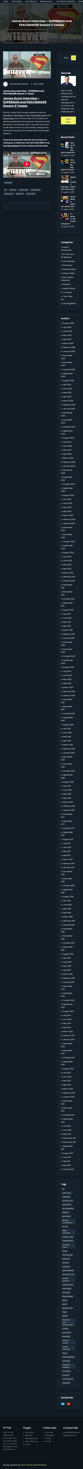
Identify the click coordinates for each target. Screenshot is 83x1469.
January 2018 (68, 810)
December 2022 (66, 529)
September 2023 (67, 489)
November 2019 (66, 708)
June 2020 (67, 675)
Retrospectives (31, 1438)
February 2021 (69, 634)
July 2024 (67, 442)
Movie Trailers (69, 273)
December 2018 (66, 758)
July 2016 (67, 900)
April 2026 (67, 339)
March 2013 (68, 1089)
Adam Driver (66, 1193)
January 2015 (68, 982)
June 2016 (67, 905)
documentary (67, 1255)
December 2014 (66, 988)
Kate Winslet (66, 1289)
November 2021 (66, 593)
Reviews (28, 1435)
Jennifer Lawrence (65, 1279)
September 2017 (67, 834)
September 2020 (67, 662)
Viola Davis (66, 1383)
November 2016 (66, 880)
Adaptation (66, 1197)
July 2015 (67, 958)
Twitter (48, 1438)
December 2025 (66, 357)
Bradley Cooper (67, 1237)
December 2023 (66, 471)
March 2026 (68, 343)
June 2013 (67, 1077)
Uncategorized (69, 303)
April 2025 (67, 396)
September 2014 (67, 1006)
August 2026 (68, 323)
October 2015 (68, 943)
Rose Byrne (66, 1336)
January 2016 (68, 925)
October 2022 (69, 541)
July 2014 (67, 1015)
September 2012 (67, 1120)
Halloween (66, 1259)
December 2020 (66, 643)
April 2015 (67, 970)
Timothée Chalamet (66, 1366)
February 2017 (69, 863)
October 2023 (69, 484)
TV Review (67, 292)
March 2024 (68, 458)
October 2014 (69, 1000)
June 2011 (67, 1157)
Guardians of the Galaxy (13, 115)
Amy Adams (66, 1205)
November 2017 (66, 822)
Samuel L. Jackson (65, 1341)
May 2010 (67, 1165)
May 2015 (67, 966)
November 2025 (66, 364)
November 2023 (66, 478)
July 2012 (67, 1126)
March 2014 (68, 1031)
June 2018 (67, 790)
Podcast (66, 284)
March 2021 (68, 630)
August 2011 (68, 1153)
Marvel (64, 1300)
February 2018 (69, 806)
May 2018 (67, 794)
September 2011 (67, 1147)
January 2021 (68, 638)
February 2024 (69, 462)
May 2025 (67, 392)
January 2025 (69, 409)
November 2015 (66, 937)
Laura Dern (66, 1292)
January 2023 (69, 523)
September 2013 (67, 1063)
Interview (13, 190)
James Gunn (23, 190)
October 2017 (68, 828)
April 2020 (67, 683)
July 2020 (67, 671)
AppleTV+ (65, 1212)
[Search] (73, 57)
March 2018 (68, 802)
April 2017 (67, 855)
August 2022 (68, 552)
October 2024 (69, 427)
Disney (64, 1251)
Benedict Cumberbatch (67, 1221)
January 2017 (68, 867)
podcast (65, 1329)
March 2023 (68, 515)
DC (6, 190)
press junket (9, 194)
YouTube (49, 1432)
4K (63, 1189)
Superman (19, 194)
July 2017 (67, 843)
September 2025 (67, 375)
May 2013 (67, 1081)
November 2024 (66, 421)
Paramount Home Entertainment (67, 1322)
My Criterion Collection (67, 279)
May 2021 (67, 622)
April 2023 (67, 511)
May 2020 (67, 679)
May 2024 (67, 450)
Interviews (8, 183)
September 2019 (67, 719)
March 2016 (68, 917)
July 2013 (67, 1073)
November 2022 (66, 536)
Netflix (64, 1304)
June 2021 (67, 618)
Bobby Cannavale (66, 1232)
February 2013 (69, 1093)
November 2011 (69, 1142)
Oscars (64, 1316)
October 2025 (69, 369)
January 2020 (69, 695)
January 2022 (69, 581)
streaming (66, 1361)
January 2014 (69, 1039)
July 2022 (67, 556)
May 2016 (67, 909)
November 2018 (66, 765)
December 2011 (69, 1138)
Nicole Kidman (67, 1308)
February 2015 (69, 978)
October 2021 (68, 599)
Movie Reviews (69, 269)
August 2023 (68, 495)
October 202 (68, 1169)
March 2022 (68, 573)
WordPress (42, 1465)
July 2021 (67, 614)
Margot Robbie (67, 1296)
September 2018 (67, 776)
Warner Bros (31, 194)
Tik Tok (48, 1441)
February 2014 (69, 1035)
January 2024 (69, 466)
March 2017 (68, 859)
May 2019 (67, 737)
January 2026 (69, 351)
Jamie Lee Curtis (68, 1274)
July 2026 (67, 327)
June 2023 (67, 503)
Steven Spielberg (68, 1357)
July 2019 (67, 728)
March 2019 (68, 745)
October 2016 (68, 885)
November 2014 (66, 994)
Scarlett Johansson (66, 1348)
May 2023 (67, 507)
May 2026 (67, 335)
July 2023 (67, 499)
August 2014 (68, 1011)
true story (65, 1375)
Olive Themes (27, 1465)
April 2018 (67, 798)
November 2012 (66, 1109)
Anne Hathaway (68, 1209)
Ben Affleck (66, 1216)
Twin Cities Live (66, 298)
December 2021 (66, 586)
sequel (64, 1353)
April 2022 (67, 569)
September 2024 (67, 432)
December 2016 (66, 873)
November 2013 (66, 1052)
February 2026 (69, 347)
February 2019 (69, 749)
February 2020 (69, 691)
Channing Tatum (65, 1246)
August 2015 (68, 954)
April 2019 (67, 741)
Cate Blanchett (67, 1241)
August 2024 (68, 438)
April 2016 (67, 913)
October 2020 (69, 656)
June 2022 (67, 560)
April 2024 (67, 454)
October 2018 (68, 771)
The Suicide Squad (38, 115)
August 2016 (68, 896)
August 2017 (68, 839)
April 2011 (66, 1161)
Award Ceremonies (66, 248)
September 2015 (67, 948)
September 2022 (67, 547)
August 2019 (68, 724)
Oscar (64, 1312)
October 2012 (68, 1115)
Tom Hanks (66, 1371)
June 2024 (67, 446)
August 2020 (68, 667)
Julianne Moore (67, 1285)
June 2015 (67, 962)
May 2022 (67, 564)
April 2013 (67, 1085)
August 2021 (68, 610)
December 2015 (66, 930)
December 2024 (66, 414)
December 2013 (66, 1045)
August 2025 (68, 380)
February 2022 (69, 577)
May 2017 (67, 851)
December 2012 (66, 1102)
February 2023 (69, 519)
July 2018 (67, 786)
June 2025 (67, 388)
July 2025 (67, 384)
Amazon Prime (67, 1201)
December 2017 (66, 815)
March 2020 (68, 687)
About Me (29, 1432)
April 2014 (67, 1027)
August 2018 (68, 782)
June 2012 (67, 1130)
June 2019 (67, 732)
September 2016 (67, 891)
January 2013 (68, 1097)
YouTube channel (11, 146)
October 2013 (68, 1057)
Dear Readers (69, 261)
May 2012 (67, 1134)
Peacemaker (8, 118)
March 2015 (68, 974)
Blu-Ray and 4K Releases (67, 255)
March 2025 (68, 401)
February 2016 (69, 921)
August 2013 (68, 1068)
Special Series (69, 288)
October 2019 (68, 713)
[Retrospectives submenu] (53, 1)
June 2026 (67, 331)
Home (27, 1444)
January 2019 (68, 753)
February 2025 (69, 405)
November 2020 (66, 650)
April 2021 (67, 626)
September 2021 (67, 604)
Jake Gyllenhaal (67, 1271)
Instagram (49, 1435)
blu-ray (65, 1227)
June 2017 (67, 847)
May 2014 (67, 1023)
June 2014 (67, 1019)
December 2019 (66, 701)
